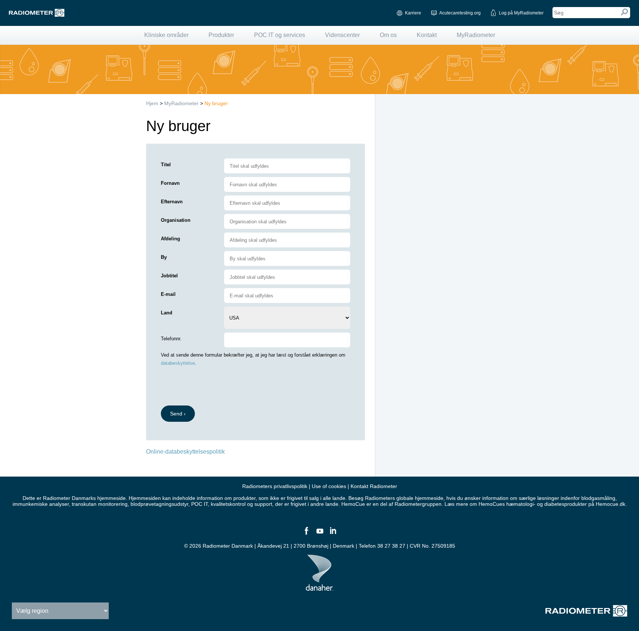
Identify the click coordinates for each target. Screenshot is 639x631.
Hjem (152, 103)
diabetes (554, 504)
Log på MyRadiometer (521, 13)
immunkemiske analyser (41, 504)
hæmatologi (520, 504)
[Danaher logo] (320, 588)
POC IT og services (279, 35)
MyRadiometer (476, 35)
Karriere (413, 13)
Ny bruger (216, 103)
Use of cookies (329, 486)
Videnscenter (342, 35)
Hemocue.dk (610, 504)
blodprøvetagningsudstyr (159, 504)
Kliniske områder (166, 35)
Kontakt (427, 35)
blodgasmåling (598, 498)
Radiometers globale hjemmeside (404, 498)
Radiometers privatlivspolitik (274, 486)
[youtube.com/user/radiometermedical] (319, 534)
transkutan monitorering (100, 504)
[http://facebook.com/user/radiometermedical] (306, 534)
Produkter (221, 35)
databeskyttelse (178, 363)
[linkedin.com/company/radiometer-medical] (332, 534)
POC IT (199, 504)
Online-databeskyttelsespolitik (185, 451)
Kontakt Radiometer (374, 486)
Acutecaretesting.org (460, 13)
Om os (388, 35)
